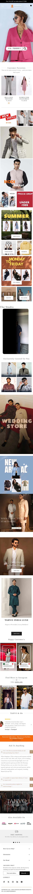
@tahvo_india (18, 682)
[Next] (31, 724)
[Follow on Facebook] (4, 882)
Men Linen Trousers (9, 98)
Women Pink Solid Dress (24, 98)
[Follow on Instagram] (13, 882)
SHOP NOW (17, 633)
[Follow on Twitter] (8, 882)
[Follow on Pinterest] (21, 882)
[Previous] (1, 724)
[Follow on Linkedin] (17, 882)
